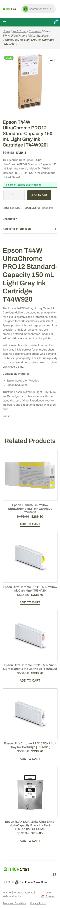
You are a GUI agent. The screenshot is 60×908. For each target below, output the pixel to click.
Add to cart (39, 195)
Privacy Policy (38, 903)
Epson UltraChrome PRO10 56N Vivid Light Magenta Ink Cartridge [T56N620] (30, 666)
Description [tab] (10, 218)
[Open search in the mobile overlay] (38, 9)
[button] (51, 60)
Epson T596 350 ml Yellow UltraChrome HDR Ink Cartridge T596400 (30, 508)
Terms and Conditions (14, 903)
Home (6, 31)
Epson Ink (35, 31)
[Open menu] (5, 22)
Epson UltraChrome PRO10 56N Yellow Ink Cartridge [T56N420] (30, 588)
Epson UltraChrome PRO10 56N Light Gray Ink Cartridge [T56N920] (30, 745)
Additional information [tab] (17, 228)
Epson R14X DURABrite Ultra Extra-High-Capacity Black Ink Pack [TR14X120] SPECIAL (30, 825)
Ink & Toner (19, 31)
